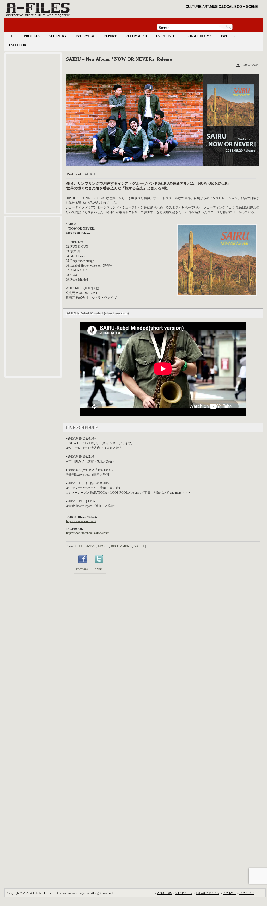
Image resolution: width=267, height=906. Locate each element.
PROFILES (32, 36)
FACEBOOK (17, 45)
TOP (12, 36)
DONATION (246, 893)
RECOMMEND (136, 36)
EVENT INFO (165, 36)
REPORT (110, 36)
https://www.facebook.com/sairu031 (88, 533)
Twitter (98, 569)
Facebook (82, 569)
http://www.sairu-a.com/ (81, 521)
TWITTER (228, 36)
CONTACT (229, 893)
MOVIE (103, 546)
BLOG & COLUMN (198, 36)
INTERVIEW (85, 36)
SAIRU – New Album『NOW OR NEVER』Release (119, 59)
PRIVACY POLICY (207, 893)
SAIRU (89, 174)
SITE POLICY (183, 893)
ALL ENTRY (57, 36)
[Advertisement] (33, 133)
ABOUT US (164, 893)
